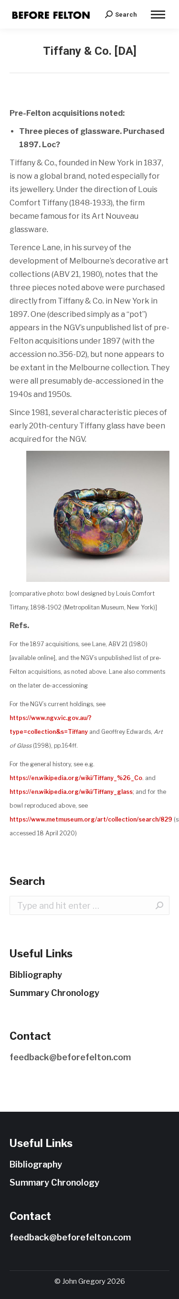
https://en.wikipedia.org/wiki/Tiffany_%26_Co (76, 777)
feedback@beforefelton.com (70, 1057)
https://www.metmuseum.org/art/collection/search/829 (91, 819)
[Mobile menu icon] (158, 14)
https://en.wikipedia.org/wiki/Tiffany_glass (71, 791)
